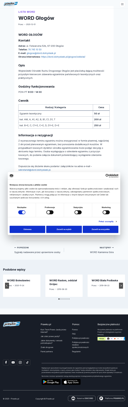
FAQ (74, 334)
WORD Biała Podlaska (105, 280)
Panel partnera (47, 351)
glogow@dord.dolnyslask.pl (41, 53)
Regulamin (76, 351)
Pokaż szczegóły (106, 221)
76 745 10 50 (35, 49)
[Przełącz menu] (122, 4)
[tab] (59, 299)
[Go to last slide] (7, 286)
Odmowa (27, 229)
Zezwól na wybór (64, 229)
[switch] (50, 212)
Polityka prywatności (80, 338)
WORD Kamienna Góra (102, 250)
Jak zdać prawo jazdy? (50, 336)
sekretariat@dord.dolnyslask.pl (34, 170)
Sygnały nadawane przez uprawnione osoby (37, 250)
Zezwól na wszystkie (101, 229)
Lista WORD (26, 11)
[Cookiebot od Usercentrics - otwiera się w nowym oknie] (107, 176)
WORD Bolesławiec (18, 280)
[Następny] (121, 286)
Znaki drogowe (47, 347)
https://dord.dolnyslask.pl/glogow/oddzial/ (63, 56)
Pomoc (75, 330)
